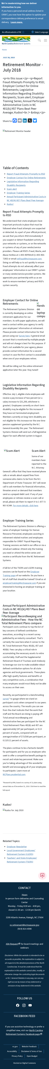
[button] (38, 40)
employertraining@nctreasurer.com (19, 583)
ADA (12, 944)
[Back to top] (42, 876)
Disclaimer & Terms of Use (31, 1051)
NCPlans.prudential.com (14, 774)
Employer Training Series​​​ (18, 192)
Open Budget (32, 1056)
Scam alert (12, 189)
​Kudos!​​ (10, 204)
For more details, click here (25, 505)
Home (4, 49)
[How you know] (23, 32)
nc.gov (15, 1046)
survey (6, 698)
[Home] (16, 38)
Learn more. (17, 22)
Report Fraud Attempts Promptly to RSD (26, 174)
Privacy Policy (17, 1056)
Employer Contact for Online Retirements (26, 177)
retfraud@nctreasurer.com (29, 258)
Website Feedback (29, 1046)
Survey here (24, 335)
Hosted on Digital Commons (24, 1063)
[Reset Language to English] (33, 32)
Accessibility (12, 1051)
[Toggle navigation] (45, 40)
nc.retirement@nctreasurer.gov (24, 925)
